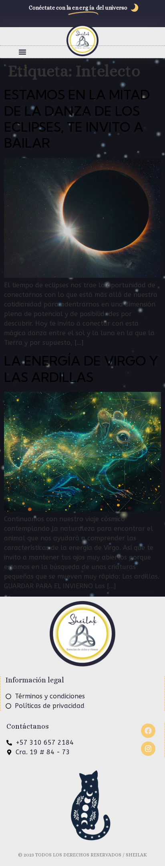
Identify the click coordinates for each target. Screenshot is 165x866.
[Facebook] (148, 731)
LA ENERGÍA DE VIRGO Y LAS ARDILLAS (81, 369)
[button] (22, 52)
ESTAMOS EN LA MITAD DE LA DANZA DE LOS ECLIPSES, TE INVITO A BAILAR (77, 119)
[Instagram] (148, 748)
